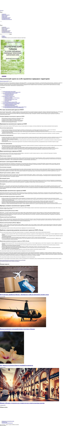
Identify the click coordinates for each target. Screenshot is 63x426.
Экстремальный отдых (6, 18)
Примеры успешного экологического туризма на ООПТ (11, 103)
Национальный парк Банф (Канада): (10, 105)
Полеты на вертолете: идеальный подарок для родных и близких (17, 329)
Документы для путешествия (7, 19)
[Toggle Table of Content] (0, 89)
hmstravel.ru (2, 8)
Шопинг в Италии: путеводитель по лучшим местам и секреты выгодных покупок (22, 403)
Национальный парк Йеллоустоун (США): (11, 104)
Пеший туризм (4, 16)
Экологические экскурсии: (8, 98)
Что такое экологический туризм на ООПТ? (9, 91)
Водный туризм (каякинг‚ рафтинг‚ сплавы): (11, 99)
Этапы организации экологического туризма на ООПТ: (12, 102)
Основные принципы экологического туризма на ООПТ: (13, 92)
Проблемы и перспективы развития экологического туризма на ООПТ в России (14, 106)
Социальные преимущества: (9, 95)
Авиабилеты (4, 27)
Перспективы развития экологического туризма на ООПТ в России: (14, 107)
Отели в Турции (4, 15)
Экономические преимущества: (9, 94)
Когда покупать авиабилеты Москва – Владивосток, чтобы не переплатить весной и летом (24, 294)
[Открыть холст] (0, 11)
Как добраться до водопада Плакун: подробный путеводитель (16, 365)
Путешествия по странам (6, 17)
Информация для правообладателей (8, 421)
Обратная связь (4, 422)
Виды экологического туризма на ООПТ (9, 96)
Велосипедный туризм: (8, 100)
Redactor (1, 81)
